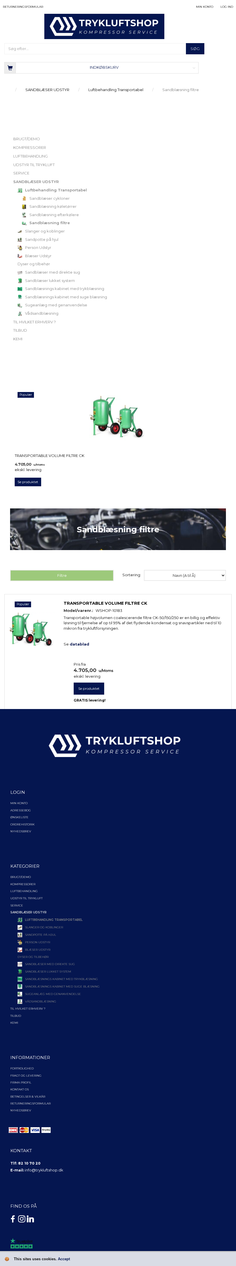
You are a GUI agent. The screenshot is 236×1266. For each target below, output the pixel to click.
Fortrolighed (22, 1068)
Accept (64, 1259)
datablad (79, 644)
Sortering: (131, 575)
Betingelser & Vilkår (27, 1096)
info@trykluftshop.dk (44, 1170)
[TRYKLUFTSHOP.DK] (104, 26)
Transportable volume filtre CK (49, 455)
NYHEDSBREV (20, 1110)
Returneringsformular (23, 7)
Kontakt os (19, 1089)
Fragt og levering (25, 1075)
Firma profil (20, 1082)
